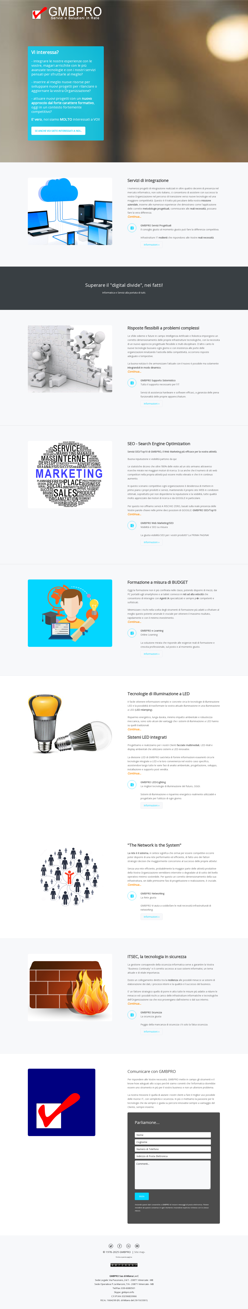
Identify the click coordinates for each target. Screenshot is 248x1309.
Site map (139, 1252)
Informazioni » (151, 244)
